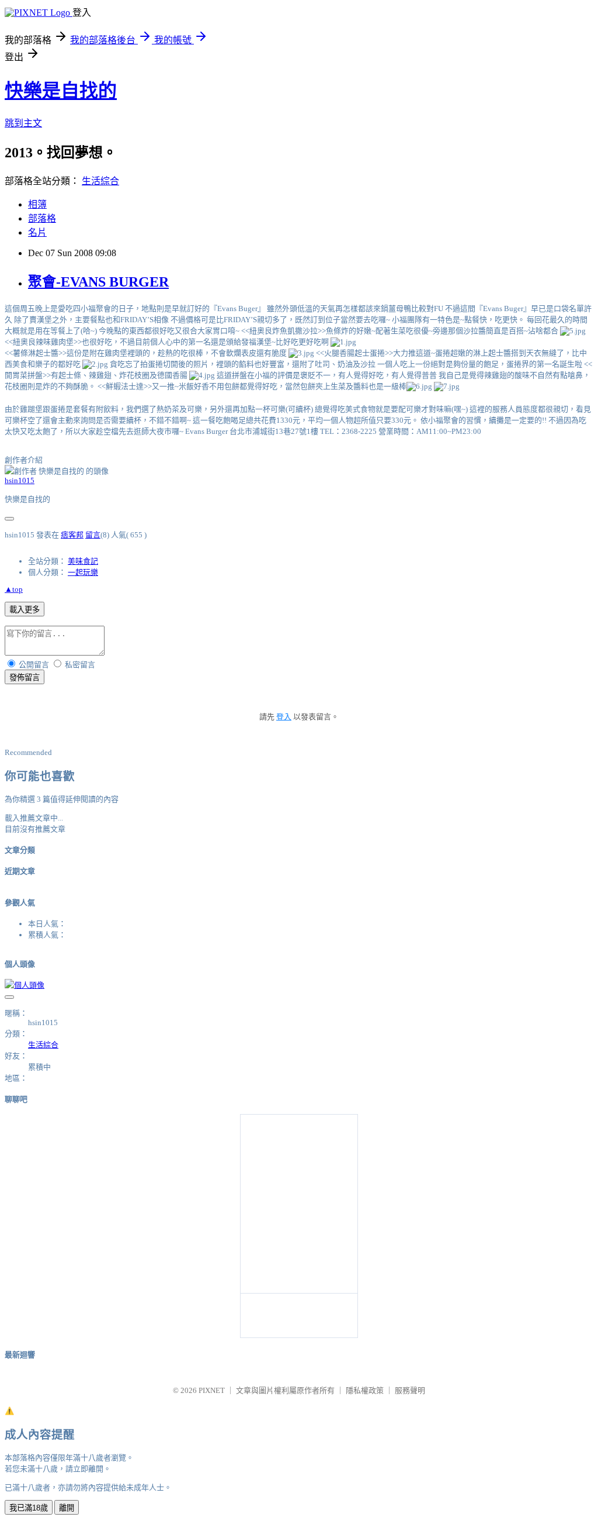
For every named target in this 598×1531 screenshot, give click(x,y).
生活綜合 (100, 181)
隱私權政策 (365, 1390)
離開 (66, 1508)
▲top (14, 589)
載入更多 (24, 609)
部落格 (42, 218)
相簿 (37, 204)
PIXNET (212, 1390)
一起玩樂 (83, 572)
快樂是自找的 (61, 90)
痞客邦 (72, 534)
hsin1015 (19, 480)
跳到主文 (23, 123)
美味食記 (83, 561)
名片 (37, 232)
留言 (92, 534)
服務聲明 (410, 1390)
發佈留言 (24, 677)
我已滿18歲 (28, 1508)
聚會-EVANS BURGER (98, 281)
